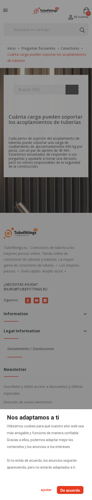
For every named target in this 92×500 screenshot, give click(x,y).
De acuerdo (70, 490)
